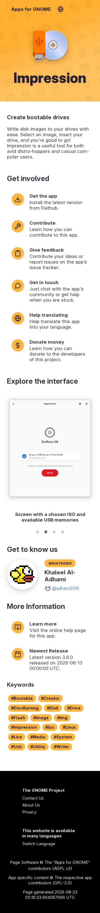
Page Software (24, 862)
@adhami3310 (65, 588)
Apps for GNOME (31, 9)
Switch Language (38, 843)
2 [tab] (46, 531)
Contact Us (33, 798)
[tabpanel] (50, 459)
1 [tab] (37, 531)
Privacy (29, 812)
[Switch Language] (60, 9)
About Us (31, 805)
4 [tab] (62, 531)
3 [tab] (54, 531)
